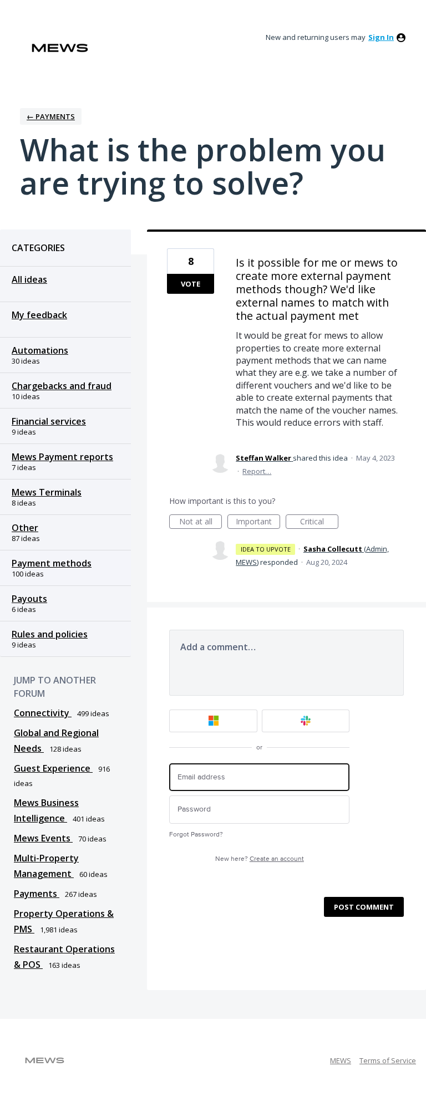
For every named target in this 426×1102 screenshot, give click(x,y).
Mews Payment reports (62, 457)
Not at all (200, 522)
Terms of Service (387, 1060)
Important (258, 522)
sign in (381, 37)
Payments (36, 893)
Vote (190, 284)
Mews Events (43, 838)
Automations (40, 350)
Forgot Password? (196, 834)
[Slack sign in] (306, 721)
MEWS (340, 1060)
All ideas (29, 279)
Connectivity (43, 713)
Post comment (364, 907)
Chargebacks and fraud (61, 386)
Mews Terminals (47, 492)
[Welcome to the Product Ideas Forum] (60, 48)
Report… (256, 471)
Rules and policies (50, 634)
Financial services (49, 421)
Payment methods (52, 563)
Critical (319, 522)
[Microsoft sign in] (213, 721)
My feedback (39, 315)
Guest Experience (53, 768)
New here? (259, 859)
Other (25, 528)
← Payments (51, 116)
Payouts (29, 599)
